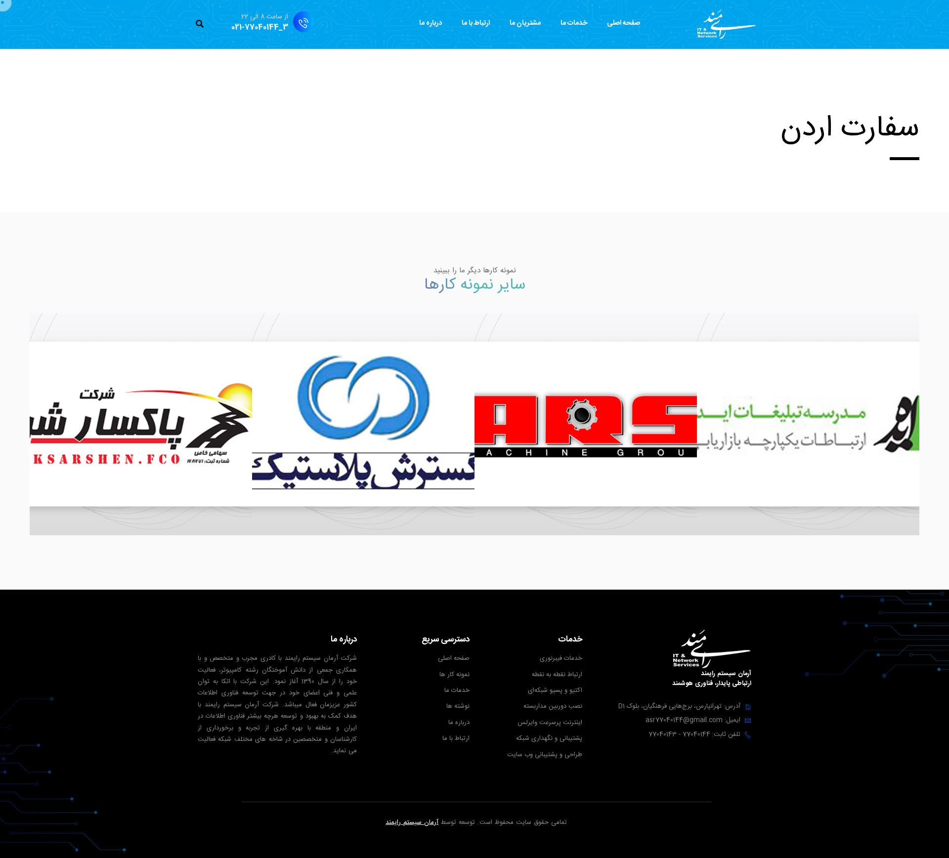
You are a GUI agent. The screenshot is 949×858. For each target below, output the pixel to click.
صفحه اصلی (623, 23)
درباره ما (430, 23)
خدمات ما (574, 23)
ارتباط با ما (476, 23)
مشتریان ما (525, 23)
